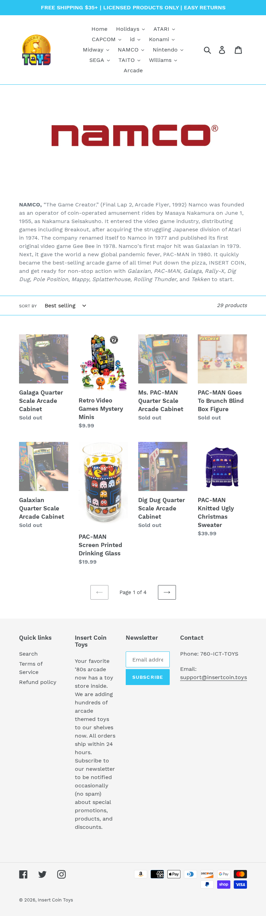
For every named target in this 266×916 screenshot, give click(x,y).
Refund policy (37, 682)
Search (28, 653)
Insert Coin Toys (55, 900)
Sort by (28, 306)
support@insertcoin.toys (213, 677)
